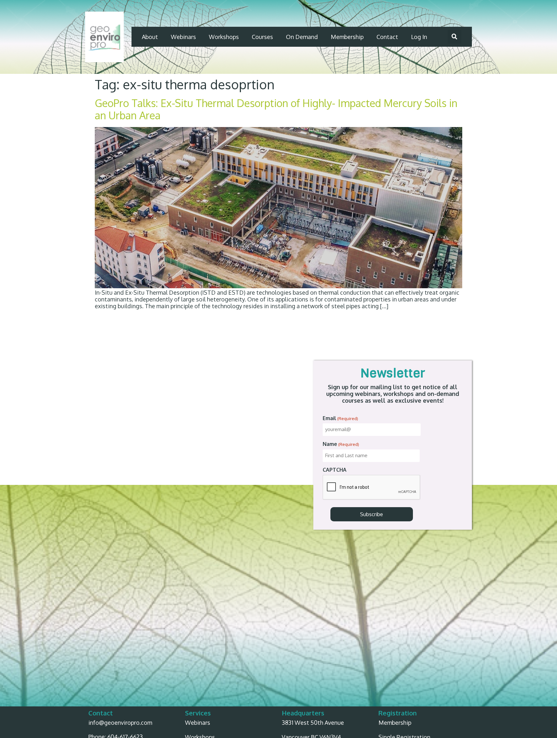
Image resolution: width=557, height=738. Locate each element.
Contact (387, 36)
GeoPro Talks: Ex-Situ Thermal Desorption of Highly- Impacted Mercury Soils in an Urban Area (276, 109)
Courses (262, 36)
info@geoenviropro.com (120, 722)
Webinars (183, 36)
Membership (347, 36)
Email (340, 418)
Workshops (224, 36)
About (150, 36)
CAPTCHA (335, 469)
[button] (454, 37)
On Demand (302, 36)
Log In (419, 36)
